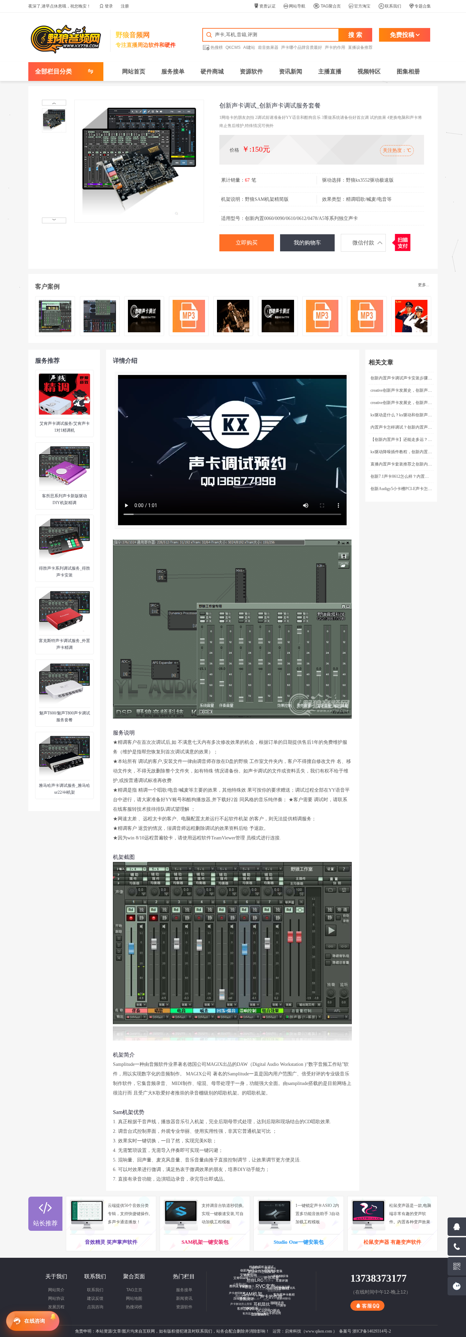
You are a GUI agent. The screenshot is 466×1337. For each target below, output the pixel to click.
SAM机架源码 (264, 1301)
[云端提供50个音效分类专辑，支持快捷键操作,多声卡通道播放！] (88, 1214)
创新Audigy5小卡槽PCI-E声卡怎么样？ (405, 488)
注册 (125, 6)
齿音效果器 (268, 47)
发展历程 (56, 1307)
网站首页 (133, 71)
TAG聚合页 (327, 6)
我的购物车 (307, 243)
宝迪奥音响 (254, 1280)
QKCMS (233, 47)
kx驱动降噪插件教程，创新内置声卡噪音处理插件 (415, 451)
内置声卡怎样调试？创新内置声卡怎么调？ (409, 427)
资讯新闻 (290, 71)
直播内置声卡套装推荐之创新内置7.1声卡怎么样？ (416, 464)
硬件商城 (212, 71)
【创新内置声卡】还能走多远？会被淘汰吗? (410, 439)
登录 (106, 6)
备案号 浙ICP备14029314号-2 (365, 1331)
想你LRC (262, 1288)
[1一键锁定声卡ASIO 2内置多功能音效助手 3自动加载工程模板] (276, 1214)
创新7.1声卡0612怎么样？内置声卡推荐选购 (409, 476)
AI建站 (249, 47)
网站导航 (294, 6)
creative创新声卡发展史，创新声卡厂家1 (406, 402)
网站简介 (56, 1289)
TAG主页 (134, 1289)
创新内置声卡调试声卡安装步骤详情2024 (407, 378)
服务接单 (173, 71)
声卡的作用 (335, 47)
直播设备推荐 (360, 47)
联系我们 (389, 6)
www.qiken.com (318, 1331)
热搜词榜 (134, 1307)
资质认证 (265, 6)
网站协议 (56, 1298)
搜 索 (355, 34)
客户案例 (47, 286)
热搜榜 (212, 47)
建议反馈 (95, 1298)
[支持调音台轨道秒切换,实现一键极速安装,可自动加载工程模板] (182, 1214)
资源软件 (251, 71)
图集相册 (408, 71)
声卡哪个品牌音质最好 (301, 47)
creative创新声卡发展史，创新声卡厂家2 (406, 390)
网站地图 (134, 1298)
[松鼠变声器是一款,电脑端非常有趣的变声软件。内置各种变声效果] (370, 1214)
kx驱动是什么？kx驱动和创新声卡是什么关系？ (413, 415)
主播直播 (329, 71)
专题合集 (420, 6)
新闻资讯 (184, 1298)
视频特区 (369, 71)
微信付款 (363, 243)
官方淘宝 (359, 6)
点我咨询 (95, 1307)
